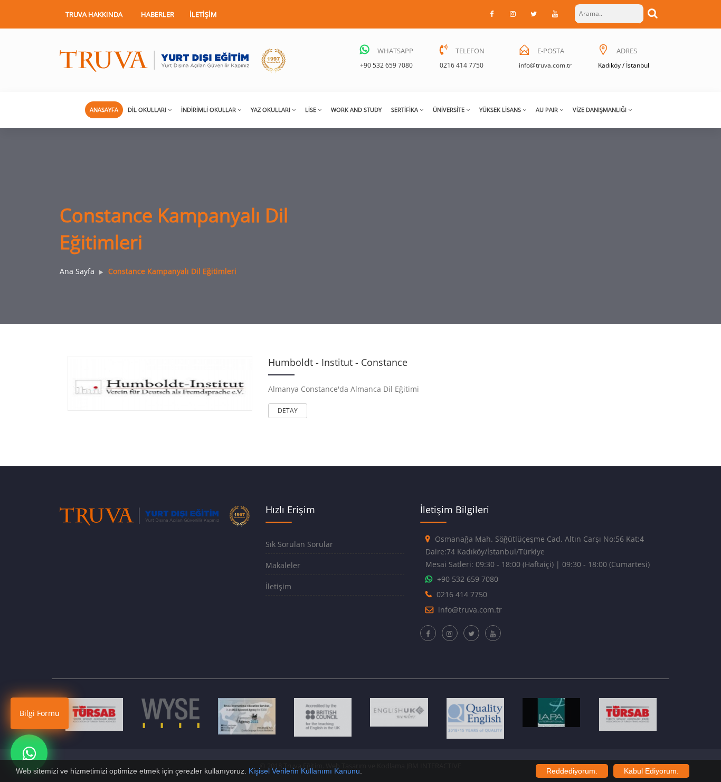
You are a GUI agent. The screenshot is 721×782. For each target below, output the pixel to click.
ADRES (626, 50)
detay (288, 410)
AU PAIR (547, 110)
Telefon (470, 50)
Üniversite (448, 110)
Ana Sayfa (77, 271)
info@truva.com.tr (545, 65)
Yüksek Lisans (500, 110)
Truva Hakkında (93, 14)
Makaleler (282, 565)
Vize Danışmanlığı (600, 110)
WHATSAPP (395, 50)
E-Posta (550, 50)
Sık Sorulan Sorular (299, 544)
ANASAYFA (104, 110)
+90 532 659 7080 (386, 65)
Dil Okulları (147, 110)
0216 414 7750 (461, 65)
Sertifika (404, 110)
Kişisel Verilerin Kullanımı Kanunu (304, 771)
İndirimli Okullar (208, 110)
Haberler (157, 14)
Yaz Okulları (270, 110)
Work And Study (356, 110)
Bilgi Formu (40, 713)
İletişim (203, 14)
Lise (310, 110)
